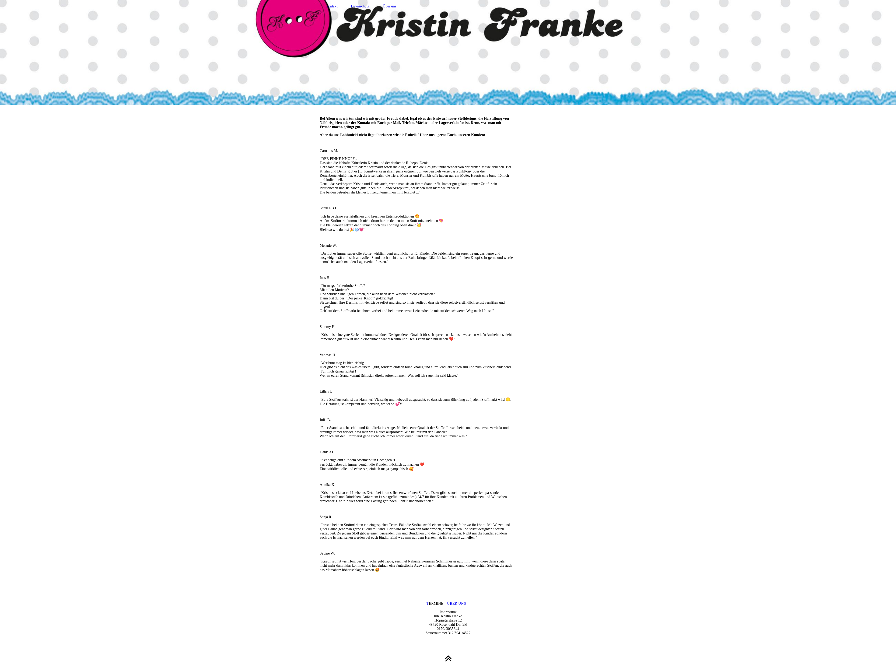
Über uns (389, 6)
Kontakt (331, 6)
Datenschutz (360, 6)
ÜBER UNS (456, 603)
